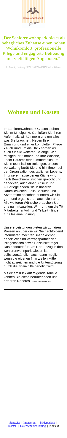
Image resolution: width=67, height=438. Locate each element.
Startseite (14, 422)
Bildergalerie (47, 422)
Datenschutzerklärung (33, 425)
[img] (33, 14)
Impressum (29, 422)
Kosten (12, 425)
